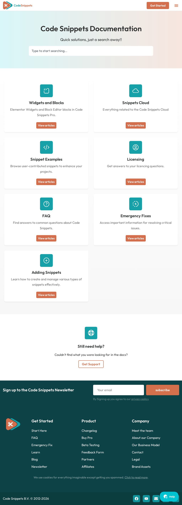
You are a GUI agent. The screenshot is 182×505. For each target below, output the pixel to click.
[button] (176, 5)
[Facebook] (136, 498)
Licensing (135, 159)
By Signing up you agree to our (121, 399)
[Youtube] (146, 498)
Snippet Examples (46, 159)
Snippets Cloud (135, 102)
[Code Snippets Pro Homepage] (18, 5)
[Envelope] (156, 498)
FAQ (46, 215)
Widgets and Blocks (46, 102)
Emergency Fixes (136, 215)
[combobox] (91, 51)
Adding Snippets (46, 272)
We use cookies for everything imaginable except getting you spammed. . (91, 477)
